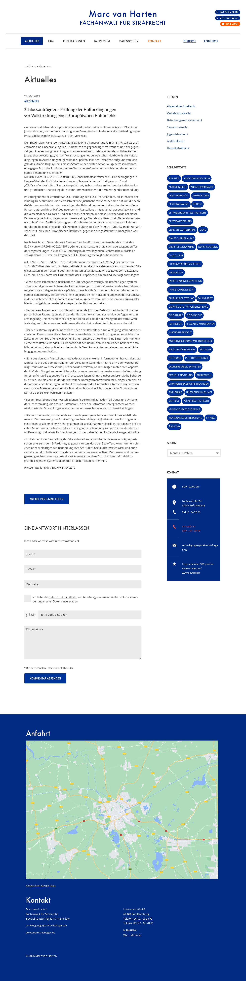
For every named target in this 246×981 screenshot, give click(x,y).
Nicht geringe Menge (182, 349)
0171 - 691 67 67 (191, 531)
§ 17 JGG (210, 417)
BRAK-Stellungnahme (182, 229)
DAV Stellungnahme (181, 238)
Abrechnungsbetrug (196, 178)
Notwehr (205, 349)
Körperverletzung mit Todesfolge (191, 340)
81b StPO (174, 178)
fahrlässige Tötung (181, 298)
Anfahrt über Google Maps (41, 885)
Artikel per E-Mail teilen (46, 499)
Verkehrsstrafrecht (179, 113)
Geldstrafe (176, 315)
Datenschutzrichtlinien (63, 597)
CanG (203, 229)
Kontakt (154, 41)
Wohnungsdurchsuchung (185, 417)
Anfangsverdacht (202, 186)
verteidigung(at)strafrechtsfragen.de (46, 925)
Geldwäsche (194, 315)
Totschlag (175, 392)
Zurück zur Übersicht (38, 66)
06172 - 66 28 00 (191, 512)
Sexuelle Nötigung (181, 375)
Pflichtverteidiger (197, 357)
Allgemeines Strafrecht (181, 106)
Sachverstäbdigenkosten (185, 366)
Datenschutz (129, 41)
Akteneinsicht (178, 186)
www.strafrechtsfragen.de (40, 932)
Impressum (102, 41)
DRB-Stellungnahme (181, 246)
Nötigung (175, 357)
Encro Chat (176, 272)
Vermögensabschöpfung (184, 409)
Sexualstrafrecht (177, 127)
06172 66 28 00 (229, 12)
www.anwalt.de (190, 572)
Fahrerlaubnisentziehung (185, 280)
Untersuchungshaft (199, 392)
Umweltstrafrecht (178, 148)
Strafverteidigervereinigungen (189, 383)
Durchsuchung (208, 246)
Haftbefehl (176, 323)
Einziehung (176, 255)
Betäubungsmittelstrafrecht (184, 120)
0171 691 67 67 (229, 18)
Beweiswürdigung (180, 221)
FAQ (51, 41)
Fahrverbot (205, 298)
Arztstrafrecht (176, 141)
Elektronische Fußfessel (185, 263)
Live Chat (232, 24)
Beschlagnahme (179, 204)
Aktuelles (32, 41)
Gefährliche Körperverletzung (188, 306)
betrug (197, 204)
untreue (174, 400)
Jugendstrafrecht (177, 134)
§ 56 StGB (174, 426)
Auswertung (201, 195)
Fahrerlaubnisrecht (181, 289)
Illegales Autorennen (201, 323)
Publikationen (74, 41)
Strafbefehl (204, 375)
